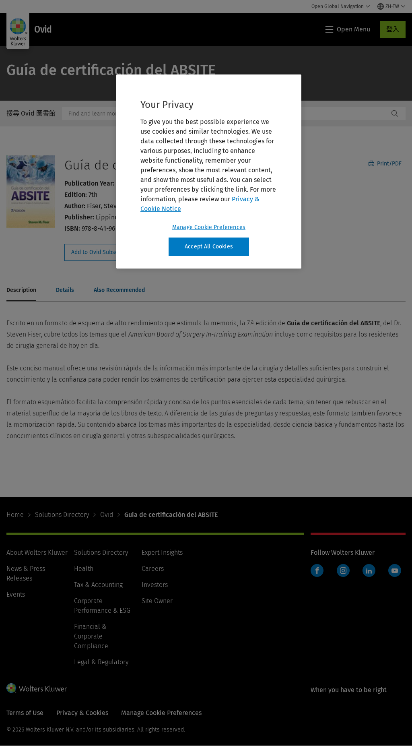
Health (83, 568)
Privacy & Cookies (82, 713)
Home (15, 515)
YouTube (394, 570)
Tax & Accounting (98, 585)
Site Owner (157, 601)
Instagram (343, 570)
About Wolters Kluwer (37, 552)
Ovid (106, 515)
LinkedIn (369, 570)
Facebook (317, 570)
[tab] (21, 290)
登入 (392, 29)
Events (15, 594)
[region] (208, 171)
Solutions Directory (62, 515)
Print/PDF (388, 163)
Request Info (108, 252)
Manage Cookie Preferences (208, 227)
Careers (153, 568)
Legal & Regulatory (101, 662)
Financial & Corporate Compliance (91, 636)
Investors (155, 585)
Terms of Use (24, 713)
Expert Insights (162, 552)
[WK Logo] (36, 688)
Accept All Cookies (209, 246)
